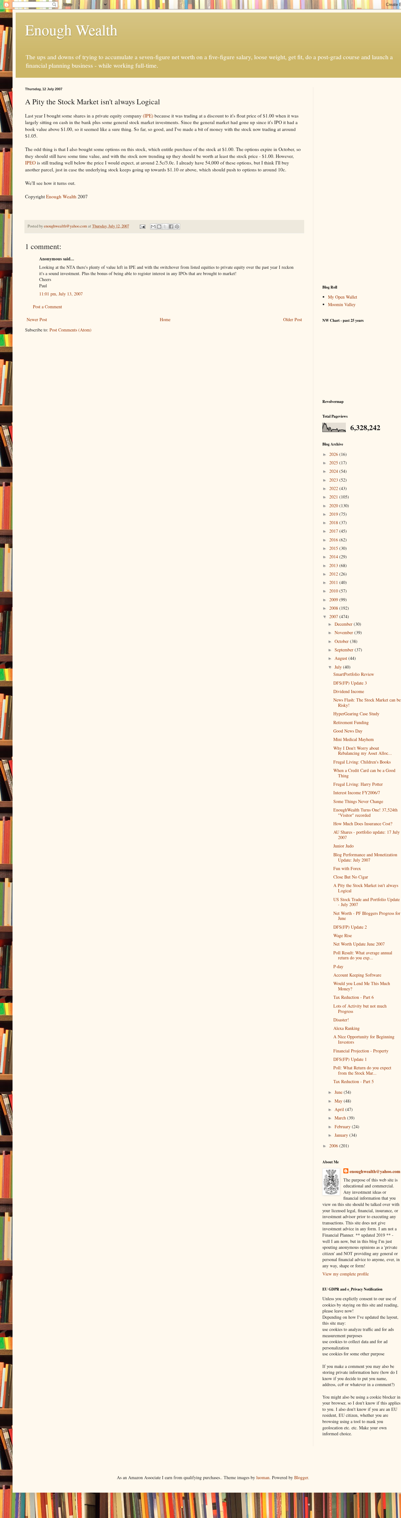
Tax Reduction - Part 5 (353, 1081)
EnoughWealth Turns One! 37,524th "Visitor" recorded (365, 812)
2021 (334, 497)
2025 (334, 463)
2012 (334, 574)
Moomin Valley (342, 304)
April (340, 1109)
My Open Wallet (342, 297)
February (343, 1126)
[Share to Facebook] (171, 226)
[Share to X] (165, 226)
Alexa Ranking (346, 1028)
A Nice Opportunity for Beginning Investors (363, 1039)
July (339, 667)
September (345, 650)
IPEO (30, 162)
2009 (334, 600)
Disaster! (341, 1020)
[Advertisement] (361, 181)
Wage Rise (342, 935)
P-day (338, 966)
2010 (334, 591)
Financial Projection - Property (360, 1051)
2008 (334, 608)
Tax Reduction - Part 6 (353, 997)
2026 (334, 454)
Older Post (292, 319)
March (341, 1118)
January (342, 1135)
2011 (334, 582)
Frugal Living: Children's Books (362, 762)
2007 (334, 616)
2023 (334, 480)
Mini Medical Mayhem (353, 739)
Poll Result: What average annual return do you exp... (362, 955)
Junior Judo (343, 846)
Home (165, 319)
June (339, 1092)
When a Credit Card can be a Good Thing (364, 773)
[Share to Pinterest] (177, 226)
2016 (334, 540)
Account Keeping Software (357, 975)
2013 (334, 565)
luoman (262, 1477)
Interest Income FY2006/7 (356, 793)
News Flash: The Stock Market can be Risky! (367, 702)
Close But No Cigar (350, 877)
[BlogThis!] (159, 226)
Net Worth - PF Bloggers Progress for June (366, 915)
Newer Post (37, 319)
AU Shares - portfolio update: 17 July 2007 (366, 834)
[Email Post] (142, 226)
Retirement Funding (351, 722)
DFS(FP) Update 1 (350, 1059)
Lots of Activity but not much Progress (360, 1008)
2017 (334, 531)
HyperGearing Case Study (356, 714)
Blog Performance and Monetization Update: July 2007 (365, 857)
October (342, 641)
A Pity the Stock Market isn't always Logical (365, 888)
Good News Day (347, 731)
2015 (334, 548)
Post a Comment (47, 307)
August (341, 658)
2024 (334, 471)
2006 (334, 1146)
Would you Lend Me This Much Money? (361, 986)
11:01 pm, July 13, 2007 (61, 294)
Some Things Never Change (358, 801)
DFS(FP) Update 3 (350, 683)
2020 (334, 506)
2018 (334, 522)
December (344, 624)
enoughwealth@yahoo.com (375, 1171)
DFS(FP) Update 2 (350, 927)
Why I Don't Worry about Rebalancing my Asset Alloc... (362, 750)
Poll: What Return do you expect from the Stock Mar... (362, 1070)
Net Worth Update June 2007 (359, 944)
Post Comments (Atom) (70, 330)
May (339, 1101)
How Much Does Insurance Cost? (362, 824)
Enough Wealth (71, 29)
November (344, 632)
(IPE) (148, 115)
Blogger (301, 1477)
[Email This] (153, 226)
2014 (334, 557)
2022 (334, 488)
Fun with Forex (347, 868)
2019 (334, 514)
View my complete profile (345, 1274)
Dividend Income (348, 691)
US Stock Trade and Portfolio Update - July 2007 (366, 902)
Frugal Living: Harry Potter (358, 784)
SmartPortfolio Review (353, 674)
